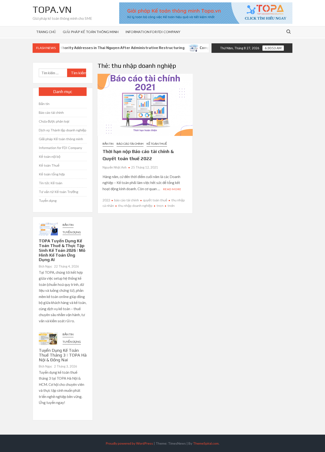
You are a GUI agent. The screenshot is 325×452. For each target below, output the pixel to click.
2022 (106, 200)
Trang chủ (46, 32)
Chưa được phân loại (54, 121)
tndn (171, 206)
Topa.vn (52, 9)
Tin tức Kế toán (50, 183)
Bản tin (108, 143)
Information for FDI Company (152, 32)
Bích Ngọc (45, 266)
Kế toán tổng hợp (52, 174)
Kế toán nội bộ (49, 156)
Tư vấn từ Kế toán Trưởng (58, 192)
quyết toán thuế (155, 200)
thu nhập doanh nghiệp (135, 206)
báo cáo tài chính (126, 200)
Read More (172, 189)
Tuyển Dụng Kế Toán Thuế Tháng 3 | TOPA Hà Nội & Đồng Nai (63, 355)
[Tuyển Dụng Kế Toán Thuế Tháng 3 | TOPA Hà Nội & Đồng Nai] (48, 338)
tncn (160, 206)
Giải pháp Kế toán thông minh (90, 32)
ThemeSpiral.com (206, 443)
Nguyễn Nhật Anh (115, 167)
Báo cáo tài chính (130, 143)
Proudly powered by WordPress (129, 443)
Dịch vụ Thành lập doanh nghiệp (62, 130)
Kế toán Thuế (157, 143)
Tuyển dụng (48, 201)
